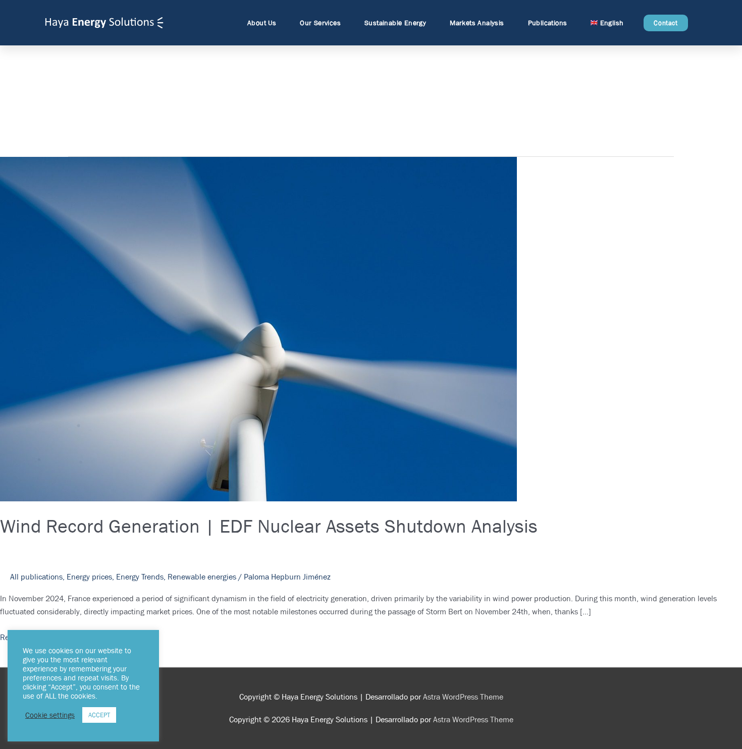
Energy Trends (140, 576)
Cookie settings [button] (50, 715)
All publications (36, 576)
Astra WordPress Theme (463, 697)
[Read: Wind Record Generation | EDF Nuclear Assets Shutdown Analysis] (258, 328)
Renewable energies (202, 576)
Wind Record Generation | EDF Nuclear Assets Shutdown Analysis (269, 525)
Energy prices (89, 576)
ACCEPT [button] (99, 715)
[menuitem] (609, 22)
